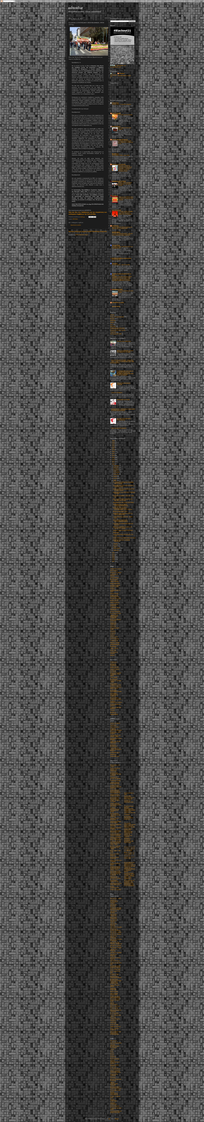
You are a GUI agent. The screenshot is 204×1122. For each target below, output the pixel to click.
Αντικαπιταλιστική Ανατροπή (120, 139)
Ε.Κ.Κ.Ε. (112, 1055)
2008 (113, 559)
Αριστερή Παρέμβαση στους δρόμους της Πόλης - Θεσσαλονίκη (115, 838)
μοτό (111, 324)
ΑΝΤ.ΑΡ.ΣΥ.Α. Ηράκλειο (113, 912)
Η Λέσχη (112, 588)
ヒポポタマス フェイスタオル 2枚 (129, 857)
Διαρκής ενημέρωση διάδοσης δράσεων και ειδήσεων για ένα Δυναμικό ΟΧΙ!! (122, 228)
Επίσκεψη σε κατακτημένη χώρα (128, 801)
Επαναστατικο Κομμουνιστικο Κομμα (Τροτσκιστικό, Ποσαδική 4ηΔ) (115, 981)
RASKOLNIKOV (116, 232)
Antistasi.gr (113, 626)
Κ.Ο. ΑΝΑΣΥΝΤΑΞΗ (115, 1069)
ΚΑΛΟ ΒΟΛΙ (116, 532)
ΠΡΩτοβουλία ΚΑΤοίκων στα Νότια (115, 877)
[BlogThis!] (91, 217)
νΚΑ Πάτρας (113, 1022)
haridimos (122, 73)
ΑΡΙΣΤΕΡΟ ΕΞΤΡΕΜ (117, 289)
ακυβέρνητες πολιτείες (115, 568)
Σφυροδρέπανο (116, 126)
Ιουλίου (115, 476)
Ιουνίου (115, 478)
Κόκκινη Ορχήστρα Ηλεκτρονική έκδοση (115, 1071)
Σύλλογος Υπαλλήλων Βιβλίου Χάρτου (115, 687)
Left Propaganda (114, 638)
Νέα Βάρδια (113, 671)
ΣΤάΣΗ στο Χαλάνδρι (115, 889)
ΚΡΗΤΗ (112, 322)
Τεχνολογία (113, 332)
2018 (113, 451)
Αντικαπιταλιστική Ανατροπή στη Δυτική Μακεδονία (115, 787)
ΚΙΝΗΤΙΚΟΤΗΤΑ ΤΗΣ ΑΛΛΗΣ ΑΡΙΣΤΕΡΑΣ (123, 502)
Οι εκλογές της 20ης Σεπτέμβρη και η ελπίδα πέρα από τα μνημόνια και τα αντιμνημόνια (125, 213)
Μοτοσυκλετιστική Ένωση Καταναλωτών (115, 1087)
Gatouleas (115, 263)
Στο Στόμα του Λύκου (115, 613)
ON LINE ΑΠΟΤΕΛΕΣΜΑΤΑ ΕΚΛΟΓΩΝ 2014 (124, 419)
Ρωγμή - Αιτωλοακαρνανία (114, 887)
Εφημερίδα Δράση (114, 669)
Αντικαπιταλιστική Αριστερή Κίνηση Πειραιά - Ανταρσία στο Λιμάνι (115, 799)
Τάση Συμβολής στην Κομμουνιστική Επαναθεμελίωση (115, 1033)
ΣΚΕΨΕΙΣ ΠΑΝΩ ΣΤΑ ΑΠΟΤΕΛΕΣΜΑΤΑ (123, 530)
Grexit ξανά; (127, 814)
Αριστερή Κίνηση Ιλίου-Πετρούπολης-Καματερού (115, 815)
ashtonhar (75, 7)
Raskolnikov (113, 646)
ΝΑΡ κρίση (113, 1017)
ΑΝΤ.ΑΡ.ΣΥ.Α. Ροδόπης (113, 955)
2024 (113, 440)
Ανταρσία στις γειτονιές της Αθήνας (115, 778)
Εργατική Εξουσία (114, 1058)
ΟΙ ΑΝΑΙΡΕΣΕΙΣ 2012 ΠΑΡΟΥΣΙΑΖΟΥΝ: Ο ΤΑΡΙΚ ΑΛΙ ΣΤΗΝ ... (123, 486)
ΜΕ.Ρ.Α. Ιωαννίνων (115, 1006)
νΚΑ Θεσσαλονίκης (115, 1018)
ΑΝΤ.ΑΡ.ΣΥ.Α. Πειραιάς (116, 947)
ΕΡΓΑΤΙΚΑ (75, 219)
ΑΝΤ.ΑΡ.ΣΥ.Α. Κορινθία (116, 927)
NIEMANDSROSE (114, 644)
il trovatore (113, 633)
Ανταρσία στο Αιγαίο (115, 780)
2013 (113, 461)
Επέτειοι (112, 318)
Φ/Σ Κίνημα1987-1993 (116, 334)
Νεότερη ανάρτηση (75, 231)
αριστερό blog (116, 245)
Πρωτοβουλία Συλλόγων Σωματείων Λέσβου (115, 680)
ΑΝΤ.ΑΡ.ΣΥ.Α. (113, 1041)
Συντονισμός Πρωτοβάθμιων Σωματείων (114, 694)
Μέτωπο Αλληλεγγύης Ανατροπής (115, 1010)
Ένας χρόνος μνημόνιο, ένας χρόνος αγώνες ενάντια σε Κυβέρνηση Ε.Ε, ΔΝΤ (129, 825)
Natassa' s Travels (115, 642)
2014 (113, 459)
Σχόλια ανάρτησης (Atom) (81, 234)
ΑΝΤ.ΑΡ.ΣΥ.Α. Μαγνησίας (113, 936)
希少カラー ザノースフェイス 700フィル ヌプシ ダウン (129, 854)
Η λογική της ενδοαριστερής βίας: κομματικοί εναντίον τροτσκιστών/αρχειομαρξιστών (122, 234)
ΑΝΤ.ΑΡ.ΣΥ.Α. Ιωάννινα (113, 921)
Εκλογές (112, 315)
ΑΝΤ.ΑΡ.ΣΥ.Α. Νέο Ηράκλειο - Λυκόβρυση (116, 943)
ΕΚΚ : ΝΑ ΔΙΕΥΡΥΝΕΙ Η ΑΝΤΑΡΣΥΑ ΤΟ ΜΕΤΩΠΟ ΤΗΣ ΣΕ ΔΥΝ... (122, 500)
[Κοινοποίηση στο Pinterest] (95, 217)
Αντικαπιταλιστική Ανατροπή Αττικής (114, 783)
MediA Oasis (115, 154)
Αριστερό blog (113, 579)
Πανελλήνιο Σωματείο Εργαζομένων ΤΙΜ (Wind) (115, 674)
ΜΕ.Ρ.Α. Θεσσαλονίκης (114, 1003)
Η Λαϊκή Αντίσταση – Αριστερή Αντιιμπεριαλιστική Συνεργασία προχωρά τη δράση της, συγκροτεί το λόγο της (129, 809)
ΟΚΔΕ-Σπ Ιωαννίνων (115, 1026)
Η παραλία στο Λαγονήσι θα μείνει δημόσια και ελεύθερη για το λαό (125, 142)
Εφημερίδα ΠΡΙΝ (114, 1065)
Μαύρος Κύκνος (114, 600)
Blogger (117, 1118)
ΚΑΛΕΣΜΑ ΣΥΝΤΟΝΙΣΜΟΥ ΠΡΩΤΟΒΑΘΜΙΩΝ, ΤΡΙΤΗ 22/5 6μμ (122, 508)
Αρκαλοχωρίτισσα (114, 727)
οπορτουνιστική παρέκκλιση (114, 605)
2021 (113, 445)
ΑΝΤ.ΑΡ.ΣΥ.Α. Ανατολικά (113, 905)
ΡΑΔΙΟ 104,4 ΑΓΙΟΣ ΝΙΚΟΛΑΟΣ (115, 742)
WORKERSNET (114, 714)
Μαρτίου (115, 546)
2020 (113, 447)
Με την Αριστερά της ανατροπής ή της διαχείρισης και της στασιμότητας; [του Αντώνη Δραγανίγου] (129, 883)
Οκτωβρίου (116, 470)
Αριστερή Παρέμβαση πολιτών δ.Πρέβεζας (115, 834)
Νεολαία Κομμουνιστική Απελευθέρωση (114, 1093)
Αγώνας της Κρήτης (115, 723)
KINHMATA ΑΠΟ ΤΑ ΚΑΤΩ (119, 181)
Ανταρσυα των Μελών (115, 572)
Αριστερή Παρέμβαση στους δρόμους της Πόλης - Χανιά (115, 843)
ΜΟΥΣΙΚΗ (112, 326)
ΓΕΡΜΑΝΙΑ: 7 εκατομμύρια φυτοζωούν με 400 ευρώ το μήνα (128, 840)
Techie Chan (115, 103)
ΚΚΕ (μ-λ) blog (114, 991)
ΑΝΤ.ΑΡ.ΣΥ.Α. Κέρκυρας (113, 924)
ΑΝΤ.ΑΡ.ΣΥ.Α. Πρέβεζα (115, 952)
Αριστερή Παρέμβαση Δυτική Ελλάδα (115, 822)
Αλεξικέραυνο (113, 662)
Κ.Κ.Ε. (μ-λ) (113, 1067)
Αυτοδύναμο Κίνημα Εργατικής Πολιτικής (115, 966)
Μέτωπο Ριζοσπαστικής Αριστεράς (114, 1084)
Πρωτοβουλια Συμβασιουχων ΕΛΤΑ (115, 684)
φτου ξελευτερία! (116, 210)
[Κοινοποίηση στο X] (92, 217)
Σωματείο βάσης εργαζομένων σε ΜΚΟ (115, 698)
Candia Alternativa (115, 752)
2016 (113, 455)
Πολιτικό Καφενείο (114, 1106)
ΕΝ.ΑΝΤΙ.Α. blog (114, 974)
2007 (113, 561)
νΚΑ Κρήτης (113, 1020)
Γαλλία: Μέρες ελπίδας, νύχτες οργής (121, 155)
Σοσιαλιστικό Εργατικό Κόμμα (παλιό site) (116, 1112)
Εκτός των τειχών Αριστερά (117, 316)
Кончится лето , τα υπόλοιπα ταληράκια (121, 104)
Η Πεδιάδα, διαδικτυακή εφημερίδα (116, 729)
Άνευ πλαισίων (114, 570)
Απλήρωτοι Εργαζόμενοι (113, 664)
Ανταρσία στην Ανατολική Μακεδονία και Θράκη (115, 774)
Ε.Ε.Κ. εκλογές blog (115, 969)
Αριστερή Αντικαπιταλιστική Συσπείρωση (114, 1046)
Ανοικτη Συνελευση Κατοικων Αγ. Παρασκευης (115, 769)
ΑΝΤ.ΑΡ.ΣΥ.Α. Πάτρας (115, 945)
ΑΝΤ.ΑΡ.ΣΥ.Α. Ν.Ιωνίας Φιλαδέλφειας (116, 940)
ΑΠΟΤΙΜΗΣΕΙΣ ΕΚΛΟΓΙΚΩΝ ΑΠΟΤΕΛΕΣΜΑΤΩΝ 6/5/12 (120, 521)
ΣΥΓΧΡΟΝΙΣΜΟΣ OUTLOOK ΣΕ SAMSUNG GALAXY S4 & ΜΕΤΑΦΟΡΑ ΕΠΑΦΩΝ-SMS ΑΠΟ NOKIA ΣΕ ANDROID (125, 373)
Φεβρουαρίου (116, 548)
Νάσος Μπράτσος (114, 602)
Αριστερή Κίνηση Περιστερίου (114, 819)
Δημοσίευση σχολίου (76, 225)
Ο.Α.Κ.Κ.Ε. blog (114, 1024)
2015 (113, 457)
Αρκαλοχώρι (113, 725)
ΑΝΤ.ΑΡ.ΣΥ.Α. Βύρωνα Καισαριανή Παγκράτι (115, 908)
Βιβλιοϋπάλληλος (114, 667)
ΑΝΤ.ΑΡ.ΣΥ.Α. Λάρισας (115, 932)
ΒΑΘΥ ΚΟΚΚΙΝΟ (116, 113)
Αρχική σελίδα (86, 231)
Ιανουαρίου (116, 550)
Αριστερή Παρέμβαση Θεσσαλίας (115, 825)
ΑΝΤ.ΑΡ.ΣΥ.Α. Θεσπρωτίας (113, 915)
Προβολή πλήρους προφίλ (124, 75)
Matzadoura (113, 754)
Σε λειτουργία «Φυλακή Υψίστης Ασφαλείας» (128, 818)
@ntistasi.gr (115, 225)
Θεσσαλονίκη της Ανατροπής (114, 858)
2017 (113, 453)
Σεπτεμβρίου (116, 472)
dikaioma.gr (113, 712)
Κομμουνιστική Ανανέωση (114, 1074)
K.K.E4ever (115, 195)
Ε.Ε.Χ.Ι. (112, 1053)
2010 (113, 555)
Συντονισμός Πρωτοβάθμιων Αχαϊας (116, 691)
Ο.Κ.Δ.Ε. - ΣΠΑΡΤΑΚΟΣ (113, 1100)
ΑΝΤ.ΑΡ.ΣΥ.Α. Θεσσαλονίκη (113, 918)
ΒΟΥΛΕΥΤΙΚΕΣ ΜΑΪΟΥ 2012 (120, 511)
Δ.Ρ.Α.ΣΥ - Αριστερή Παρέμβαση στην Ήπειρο (115, 847)
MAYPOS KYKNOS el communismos (121, 258)
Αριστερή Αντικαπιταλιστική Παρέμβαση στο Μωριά (114, 809)
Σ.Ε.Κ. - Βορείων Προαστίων (114, 1029)
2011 (113, 552)
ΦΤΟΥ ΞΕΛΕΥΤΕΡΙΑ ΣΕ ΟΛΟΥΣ (115, 620)
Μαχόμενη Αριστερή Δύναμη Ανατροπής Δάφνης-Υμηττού (115, 868)
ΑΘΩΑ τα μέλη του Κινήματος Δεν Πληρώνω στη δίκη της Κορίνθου (125, 184)
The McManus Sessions (114, 652)
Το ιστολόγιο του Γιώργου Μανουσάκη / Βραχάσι (115, 749)
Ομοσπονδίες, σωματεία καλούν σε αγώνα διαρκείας (129, 797)
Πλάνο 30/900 (113, 677)
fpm (109, 1118)
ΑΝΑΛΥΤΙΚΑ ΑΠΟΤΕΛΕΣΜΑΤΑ (118, 428)
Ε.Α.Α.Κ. (112, 1049)
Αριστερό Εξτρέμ (114, 577)
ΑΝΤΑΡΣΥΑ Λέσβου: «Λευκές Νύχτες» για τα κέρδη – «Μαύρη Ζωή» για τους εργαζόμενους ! (129, 876)
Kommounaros (114, 636)
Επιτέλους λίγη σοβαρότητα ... (124, 341)
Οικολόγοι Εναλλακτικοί (113, 1103)
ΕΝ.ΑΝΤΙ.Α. (113, 1056)
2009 (113, 557)
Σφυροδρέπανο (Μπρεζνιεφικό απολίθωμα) (114, 616)
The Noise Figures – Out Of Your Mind (121, 264)
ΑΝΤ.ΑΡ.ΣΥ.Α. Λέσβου (115, 934)
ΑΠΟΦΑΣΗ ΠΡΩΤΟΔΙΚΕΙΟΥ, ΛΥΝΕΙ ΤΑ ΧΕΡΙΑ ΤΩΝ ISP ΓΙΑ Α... (122, 514)
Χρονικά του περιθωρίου (113, 623)
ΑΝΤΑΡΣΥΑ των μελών (118, 302)
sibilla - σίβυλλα (114, 648)
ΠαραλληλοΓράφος (115, 607)
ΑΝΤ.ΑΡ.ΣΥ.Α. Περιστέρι (113, 950)
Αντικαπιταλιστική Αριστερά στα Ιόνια (115, 795)
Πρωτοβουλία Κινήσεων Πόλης (114, 880)
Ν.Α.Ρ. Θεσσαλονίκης (115, 1015)
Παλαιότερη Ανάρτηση (99, 231)
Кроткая (112, 655)
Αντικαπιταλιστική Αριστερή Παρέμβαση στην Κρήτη (115, 805)
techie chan (113, 650)
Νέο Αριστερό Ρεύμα (115, 1090)
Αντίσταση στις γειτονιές (114, 575)
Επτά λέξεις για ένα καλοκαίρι (125, 114)
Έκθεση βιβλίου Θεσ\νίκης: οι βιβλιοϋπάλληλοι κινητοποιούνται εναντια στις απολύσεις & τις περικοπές (128, 832)
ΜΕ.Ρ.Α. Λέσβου (114, 1008)
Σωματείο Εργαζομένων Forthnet (116, 701)
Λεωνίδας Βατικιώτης (115, 598)
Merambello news (114, 756)
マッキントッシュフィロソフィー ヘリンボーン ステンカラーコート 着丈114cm (129, 848)
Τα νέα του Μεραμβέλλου (113, 745)
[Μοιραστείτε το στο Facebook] (94, 217)
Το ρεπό (112, 710)
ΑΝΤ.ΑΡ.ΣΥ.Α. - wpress (116, 898)
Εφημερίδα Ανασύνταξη (113, 989)
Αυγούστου (116, 474)
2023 (113, 443)
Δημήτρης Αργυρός (115, 583)
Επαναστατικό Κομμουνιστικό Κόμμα (115, 977)
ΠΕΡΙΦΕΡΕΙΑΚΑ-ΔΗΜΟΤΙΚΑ (117, 328)
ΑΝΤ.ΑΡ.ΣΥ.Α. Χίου (115, 960)
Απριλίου (115, 543)
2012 (113, 464)
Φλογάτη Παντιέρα (116, 259)
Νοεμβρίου (116, 467)
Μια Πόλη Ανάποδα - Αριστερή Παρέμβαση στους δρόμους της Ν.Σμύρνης (115, 873)
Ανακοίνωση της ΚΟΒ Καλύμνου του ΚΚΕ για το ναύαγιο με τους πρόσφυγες (125, 198)
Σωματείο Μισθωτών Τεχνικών (118, 330)
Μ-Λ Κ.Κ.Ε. (113, 1077)
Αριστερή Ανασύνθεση (115, 1042)
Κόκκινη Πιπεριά (114, 593)
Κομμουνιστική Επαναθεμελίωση (114, 596)
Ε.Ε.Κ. (111, 1051)
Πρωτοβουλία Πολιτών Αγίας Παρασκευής (116, 884)
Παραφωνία (113, 609)
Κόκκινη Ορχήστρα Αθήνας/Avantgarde (115, 997)
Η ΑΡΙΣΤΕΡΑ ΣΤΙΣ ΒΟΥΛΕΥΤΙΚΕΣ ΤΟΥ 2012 (124, 538)
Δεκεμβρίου (116, 465)
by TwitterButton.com (115, 67)
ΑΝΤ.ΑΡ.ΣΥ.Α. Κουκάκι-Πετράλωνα (115, 929)
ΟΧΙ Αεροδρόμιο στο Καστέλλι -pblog (115, 736)
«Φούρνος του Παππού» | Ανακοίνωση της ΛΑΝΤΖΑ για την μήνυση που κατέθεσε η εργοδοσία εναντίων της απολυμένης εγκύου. (125, 168)
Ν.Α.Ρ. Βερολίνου (114, 1013)
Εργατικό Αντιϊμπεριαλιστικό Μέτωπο (114, 1062)
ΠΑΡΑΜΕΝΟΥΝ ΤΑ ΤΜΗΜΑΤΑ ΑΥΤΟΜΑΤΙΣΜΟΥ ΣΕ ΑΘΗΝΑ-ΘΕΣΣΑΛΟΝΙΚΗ (123, 410)
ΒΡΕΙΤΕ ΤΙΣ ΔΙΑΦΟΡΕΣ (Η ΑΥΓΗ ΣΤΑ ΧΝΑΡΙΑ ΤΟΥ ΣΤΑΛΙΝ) (125, 351)
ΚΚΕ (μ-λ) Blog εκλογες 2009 (114, 994)
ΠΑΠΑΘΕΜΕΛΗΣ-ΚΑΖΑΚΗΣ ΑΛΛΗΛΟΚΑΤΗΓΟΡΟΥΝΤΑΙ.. (121, 505)
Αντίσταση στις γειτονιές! (119, 164)
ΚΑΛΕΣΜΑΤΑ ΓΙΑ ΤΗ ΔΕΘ (123, 399)
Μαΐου (115, 480)
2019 (113, 449)
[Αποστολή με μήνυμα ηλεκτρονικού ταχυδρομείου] (89, 217)
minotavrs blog (114, 640)
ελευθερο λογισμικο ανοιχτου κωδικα (115, 586)
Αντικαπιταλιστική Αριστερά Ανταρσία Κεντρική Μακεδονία (115, 791)
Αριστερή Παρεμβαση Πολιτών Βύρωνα (115, 831)
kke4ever (112, 635)
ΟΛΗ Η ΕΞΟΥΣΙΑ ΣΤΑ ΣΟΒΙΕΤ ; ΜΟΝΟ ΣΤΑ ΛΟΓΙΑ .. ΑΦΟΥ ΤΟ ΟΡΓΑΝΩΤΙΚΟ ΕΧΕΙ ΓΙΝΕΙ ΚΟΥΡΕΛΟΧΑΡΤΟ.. (122, 361)
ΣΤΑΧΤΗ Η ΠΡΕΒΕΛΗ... (117, 392)
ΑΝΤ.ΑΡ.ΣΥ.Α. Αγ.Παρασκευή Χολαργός (114, 901)
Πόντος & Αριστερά (115, 611)
